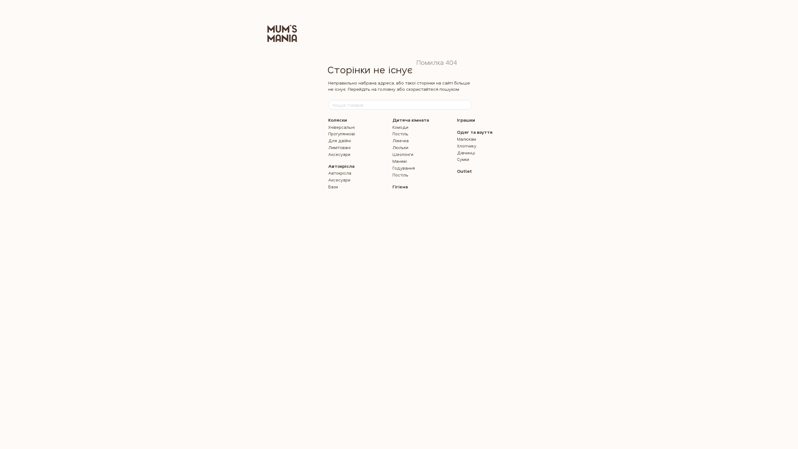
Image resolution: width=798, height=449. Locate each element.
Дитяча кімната (410, 120)
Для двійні (339, 140)
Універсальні (341, 127)
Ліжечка (400, 140)
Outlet (464, 171)
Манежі (399, 161)
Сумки (463, 159)
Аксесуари (339, 154)
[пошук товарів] (467, 104)
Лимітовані (339, 147)
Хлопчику (466, 145)
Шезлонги (402, 154)
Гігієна (400, 187)
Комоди (400, 127)
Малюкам (466, 139)
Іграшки (466, 120)
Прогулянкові (341, 133)
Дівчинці (466, 152)
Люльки (400, 147)
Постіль (400, 133)
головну (387, 89)
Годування (403, 168)
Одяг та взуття (475, 132)
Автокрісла (341, 166)
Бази (333, 186)
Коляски (337, 120)
